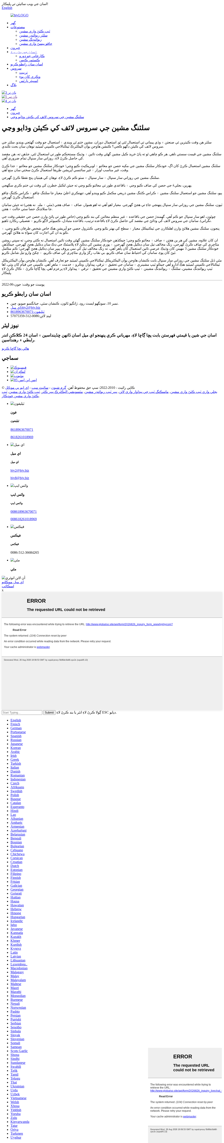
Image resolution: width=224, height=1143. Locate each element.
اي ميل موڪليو (13, 582)
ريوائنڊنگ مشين (30, 39)
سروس (15, 68)
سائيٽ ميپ (40, 387)
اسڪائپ (8, 586)
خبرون (15, 48)
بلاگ (13, 85)
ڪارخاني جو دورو (32, 56)
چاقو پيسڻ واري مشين (35, 43)
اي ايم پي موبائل (17, 387)
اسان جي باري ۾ (23, 52)
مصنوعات (17, 27)
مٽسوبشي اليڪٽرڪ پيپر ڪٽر (62, 392)
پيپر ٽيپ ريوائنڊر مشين (101, 392)
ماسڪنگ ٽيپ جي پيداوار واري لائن (144, 392)
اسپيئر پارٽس (28, 81)
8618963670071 (21, 429)
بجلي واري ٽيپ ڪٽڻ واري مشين (193, 392)
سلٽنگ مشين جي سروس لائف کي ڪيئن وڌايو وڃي (47, 117)
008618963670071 (23, 511)
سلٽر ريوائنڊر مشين (33, 35)
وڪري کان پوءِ (29, 77)
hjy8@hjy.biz (19, 478)
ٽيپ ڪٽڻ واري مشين (34, 31)
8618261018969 (21, 437)
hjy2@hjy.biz (19, 470)
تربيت (23, 72)
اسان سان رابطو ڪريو (26, 64)
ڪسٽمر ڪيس (29, 60)
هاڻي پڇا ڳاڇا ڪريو (15, 348)
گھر (13, 23)
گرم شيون (58, 387)
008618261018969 (23, 519)
